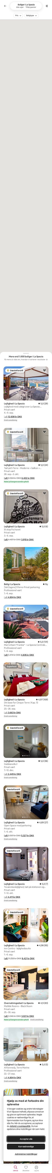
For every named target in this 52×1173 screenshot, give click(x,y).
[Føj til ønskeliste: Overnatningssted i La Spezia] (44, 969)
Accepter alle (26, 1139)
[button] (13, 416)
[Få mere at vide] (47, 359)
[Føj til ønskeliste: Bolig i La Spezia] (44, 551)
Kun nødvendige (26, 1146)
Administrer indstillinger (26, 1154)
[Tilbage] (5, 6)
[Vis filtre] (47, 6)
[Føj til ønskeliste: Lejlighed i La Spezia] (44, 370)
